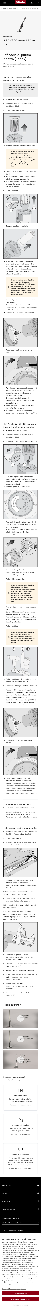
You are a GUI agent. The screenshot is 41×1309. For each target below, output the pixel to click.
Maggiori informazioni (21, 1105)
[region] (20, 1271)
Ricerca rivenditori (10, 1219)
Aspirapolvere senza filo (10, 8)
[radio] (5, 1080)
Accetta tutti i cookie (20, 1293)
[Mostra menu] (4, 3)
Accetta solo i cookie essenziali (20, 1299)
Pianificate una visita (21, 1134)
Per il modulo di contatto (21, 1168)
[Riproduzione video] (20, 1018)
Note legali (5, 1289)
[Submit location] (38, 1223)
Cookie (23, 1289)
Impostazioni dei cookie (20, 1305)
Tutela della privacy (15, 1289)
